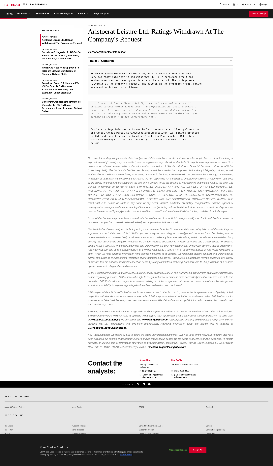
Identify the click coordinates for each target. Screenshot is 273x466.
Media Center (77, 407)
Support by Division (146, 430)
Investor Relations (79, 426)
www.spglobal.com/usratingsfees (107, 327)
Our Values (9, 426)
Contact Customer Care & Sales (151, 426)
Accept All (197, 450)
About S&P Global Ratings (15, 407)
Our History (9, 430)
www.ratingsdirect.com (155, 319)
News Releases (78, 430)
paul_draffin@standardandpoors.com (185, 376)
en (237, 4)
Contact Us (250, 4)
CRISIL (141, 407)
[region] (136, 450)
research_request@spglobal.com (167, 347)
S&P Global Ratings (17, 396)
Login (264, 4)
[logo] (12, 4)
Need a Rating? (259, 14)
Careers (209, 426)
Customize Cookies (178, 450)
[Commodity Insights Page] (138, 384)
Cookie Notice (126, 454)
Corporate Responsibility (215, 430)
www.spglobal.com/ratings (103, 319)
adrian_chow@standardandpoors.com (152, 376)
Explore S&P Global (36, 4)
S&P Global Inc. (14, 415)
